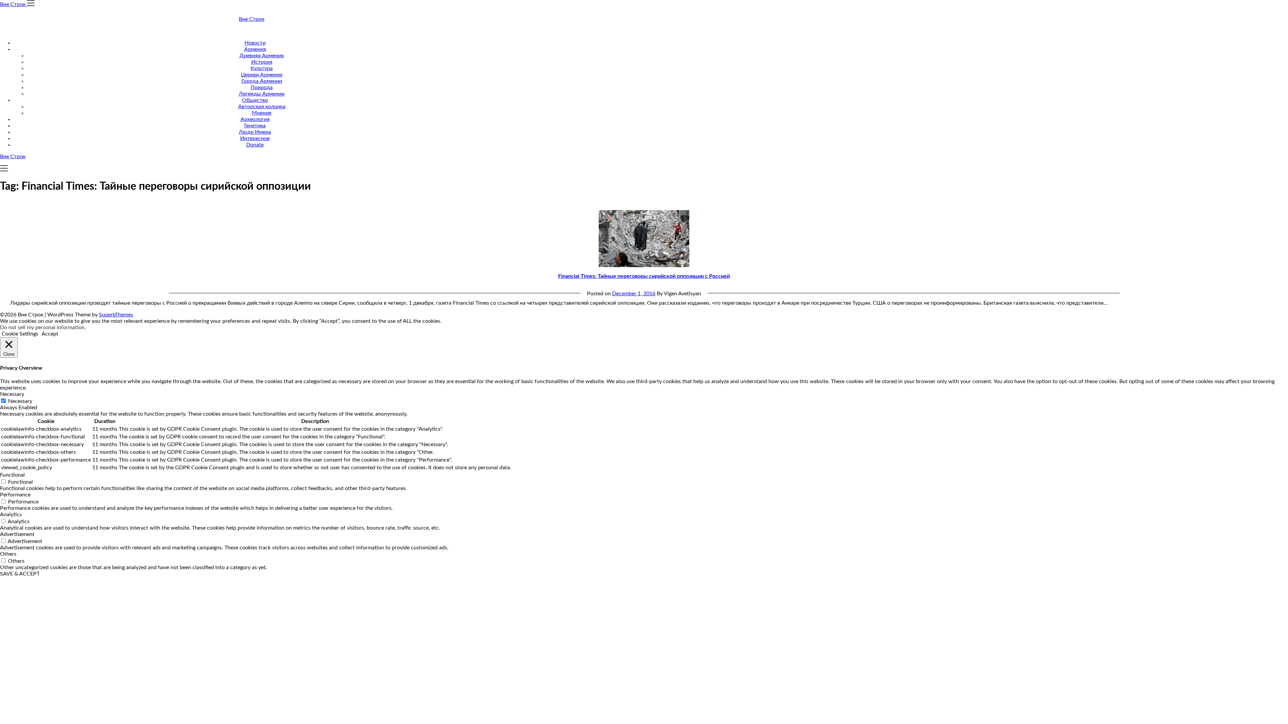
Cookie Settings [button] (20, 334)
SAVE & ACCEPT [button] (20, 574)
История (261, 62)
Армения (255, 49)
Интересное (255, 138)
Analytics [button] (11, 514)
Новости (255, 43)
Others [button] (8, 554)
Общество (255, 100)
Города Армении (261, 81)
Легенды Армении (261, 94)
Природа (262, 87)
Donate (255, 144)
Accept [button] (50, 334)
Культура (262, 68)
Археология (255, 119)
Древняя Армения (261, 55)
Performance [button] (15, 494)
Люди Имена (255, 132)
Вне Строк (251, 19)
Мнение (261, 113)
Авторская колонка (261, 106)
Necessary (20, 401)
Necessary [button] (12, 394)
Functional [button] (12, 475)
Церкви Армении (261, 74)
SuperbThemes (116, 314)
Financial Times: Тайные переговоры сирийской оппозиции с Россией (644, 276)
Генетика (255, 125)
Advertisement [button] (17, 534)
